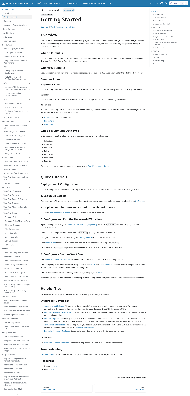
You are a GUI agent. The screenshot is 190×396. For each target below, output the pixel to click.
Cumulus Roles (158, 21)
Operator (156, 57)
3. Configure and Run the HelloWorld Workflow (165, 43)
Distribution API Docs (52, 3)
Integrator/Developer (160, 54)
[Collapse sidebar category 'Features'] (29, 249)
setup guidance (85, 237)
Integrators (49, 121)
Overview (44, 27)
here (93, 264)
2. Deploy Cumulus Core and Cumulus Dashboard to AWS (165, 38)
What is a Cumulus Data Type (162, 24)
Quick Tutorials (56, 27)
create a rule (50, 243)
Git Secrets (139, 201)
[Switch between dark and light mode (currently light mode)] (166, 3)
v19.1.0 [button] (153, 3)
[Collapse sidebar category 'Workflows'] (29, 187)
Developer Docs (72, 3)
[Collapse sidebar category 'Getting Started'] (29, 9)
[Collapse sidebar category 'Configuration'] (29, 121)
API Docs (35, 3)
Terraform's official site (84, 327)
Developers (49, 117)
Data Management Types (98, 166)
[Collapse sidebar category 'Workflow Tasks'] (29, 213)
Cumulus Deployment (53, 318)
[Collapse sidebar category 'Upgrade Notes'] (29, 354)
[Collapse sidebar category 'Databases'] (29, 67)
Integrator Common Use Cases (57, 331)
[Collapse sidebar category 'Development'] (29, 157)
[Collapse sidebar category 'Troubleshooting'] (29, 296)
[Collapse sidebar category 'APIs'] (29, 83)
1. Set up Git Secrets (159, 34)
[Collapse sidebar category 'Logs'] (29, 99)
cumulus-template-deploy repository (82, 224)
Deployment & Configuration (162, 30)
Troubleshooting (48, 354)
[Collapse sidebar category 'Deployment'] (29, 45)
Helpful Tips (70, 27)
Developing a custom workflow (57, 259)
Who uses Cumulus (159, 18)
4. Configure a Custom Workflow (163, 48)
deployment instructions (60, 213)
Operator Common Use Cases (56, 343)
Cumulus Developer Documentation (59, 312)
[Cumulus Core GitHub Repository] (161, 3)
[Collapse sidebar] (16, 394)
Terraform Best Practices (54, 325)
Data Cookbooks (89, 3)
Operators (48, 124)
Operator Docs (104, 3)
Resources (156, 64)
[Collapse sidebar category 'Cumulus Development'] (29, 318)
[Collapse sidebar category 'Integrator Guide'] (29, 332)
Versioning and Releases (54, 306)
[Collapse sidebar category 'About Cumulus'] (29, 29)
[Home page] (43, 10)
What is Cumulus (158, 14)
